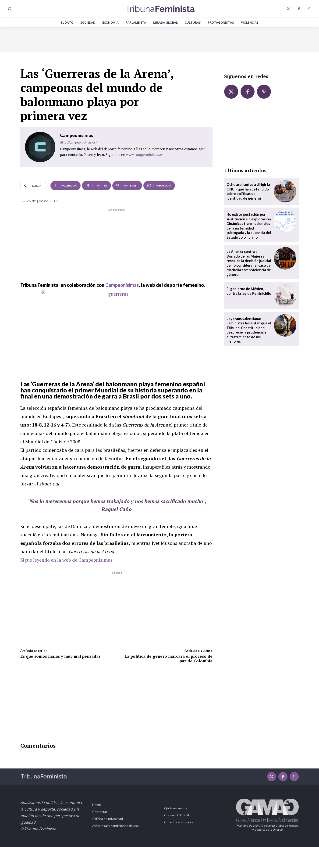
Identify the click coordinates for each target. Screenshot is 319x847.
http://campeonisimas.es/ (78, 142)
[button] (10, 9)
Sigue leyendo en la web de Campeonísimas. (67, 560)
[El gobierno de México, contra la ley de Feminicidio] (285, 295)
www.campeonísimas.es (144, 154)
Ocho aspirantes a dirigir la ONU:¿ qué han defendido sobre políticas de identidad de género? (248, 191)
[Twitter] (288, 9)
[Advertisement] (116, 245)
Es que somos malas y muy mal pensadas (60, 656)
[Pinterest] (309, 9)
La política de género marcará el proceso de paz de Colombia (168, 658)
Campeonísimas (76, 135)
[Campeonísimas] (40, 147)
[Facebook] (299, 9)
